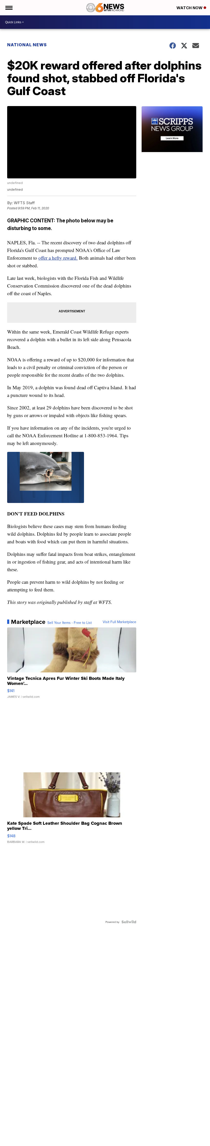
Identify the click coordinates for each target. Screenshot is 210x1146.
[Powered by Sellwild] (128, 922)
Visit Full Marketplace (119, 622)
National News (27, 44)
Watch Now (190, 7)
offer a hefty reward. (58, 258)
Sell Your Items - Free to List (69, 622)
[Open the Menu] (8, 7)
